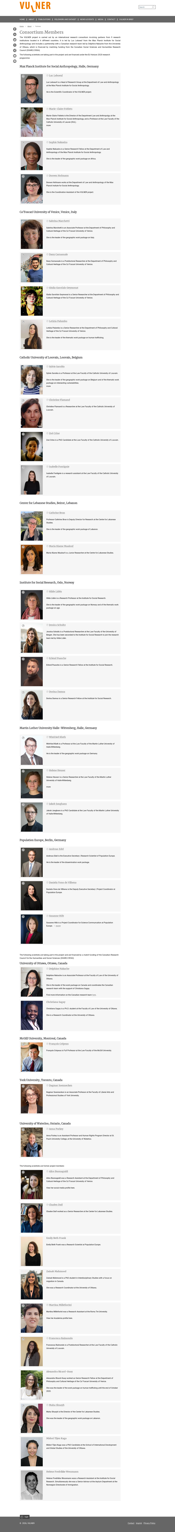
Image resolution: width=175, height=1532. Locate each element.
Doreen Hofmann (59, 175)
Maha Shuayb (56, 1405)
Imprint (139, 1523)
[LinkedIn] (15, 34)
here (94, 995)
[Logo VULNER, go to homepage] (64, 7)
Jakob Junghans (58, 803)
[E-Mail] (15, 56)
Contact (111, 19)
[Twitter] (15, 45)
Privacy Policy (149, 1523)
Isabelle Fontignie (59, 466)
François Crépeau (59, 1043)
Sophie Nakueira (58, 142)
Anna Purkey (56, 1128)
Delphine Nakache (59, 968)
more (58, 926)
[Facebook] (15, 29)
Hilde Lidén (55, 591)
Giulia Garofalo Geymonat (63, 287)
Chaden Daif (56, 1204)
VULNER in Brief (126, 19)
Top (27, 1517)
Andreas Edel (56, 849)
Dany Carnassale (58, 254)
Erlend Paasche (57, 658)
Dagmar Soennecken (60, 1085)
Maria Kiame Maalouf (61, 546)
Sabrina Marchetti (59, 220)
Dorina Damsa (57, 691)
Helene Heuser (57, 770)
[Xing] (15, 50)
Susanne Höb (56, 915)
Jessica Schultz (57, 624)
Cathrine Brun (57, 512)
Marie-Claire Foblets (60, 108)
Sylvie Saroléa (57, 366)
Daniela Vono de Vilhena (62, 882)
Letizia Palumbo (58, 321)
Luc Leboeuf (56, 75)
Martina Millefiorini (60, 1304)
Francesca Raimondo (61, 1338)
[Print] (15, 61)
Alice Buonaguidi (58, 1171)
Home (22, 19)
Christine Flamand (59, 399)
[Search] (153, 7)
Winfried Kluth (57, 737)
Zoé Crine (54, 433)
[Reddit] (15, 40)
